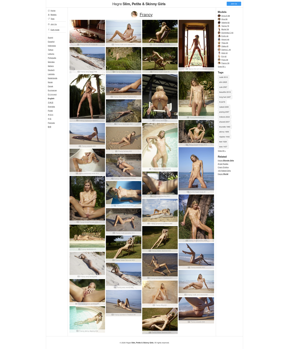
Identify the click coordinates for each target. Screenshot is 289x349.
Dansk (50, 86)
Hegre (139, 3)
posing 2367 (224, 112)
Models (53, 14)
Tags (52, 18)
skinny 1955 (224, 131)
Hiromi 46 (225, 39)
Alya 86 (224, 19)
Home (53, 10)
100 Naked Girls (224, 170)
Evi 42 (223, 56)
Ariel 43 (224, 53)
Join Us (234, 3)
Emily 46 (224, 36)
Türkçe (50, 49)
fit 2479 (222, 102)
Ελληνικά (52, 94)
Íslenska (51, 62)
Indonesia (52, 45)
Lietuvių (51, 53)
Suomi (50, 37)
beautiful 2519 (225, 92)
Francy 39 (225, 63)
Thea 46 (224, 43)
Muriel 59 (225, 29)
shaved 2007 (224, 121)
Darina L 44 (226, 49)
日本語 (50, 102)
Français (51, 122)
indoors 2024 (224, 117)
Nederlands (52, 78)
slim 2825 (223, 82)
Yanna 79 (225, 26)
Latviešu (51, 74)
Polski (50, 110)
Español (51, 41)
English (51, 98)
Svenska (51, 106)
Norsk (50, 82)
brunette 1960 (224, 126)
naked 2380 (224, 107)
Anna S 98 (225, 15)
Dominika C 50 (227, 32)
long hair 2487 (225, 97)
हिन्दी (49, 127)
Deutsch (51, 70)
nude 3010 (223, 77)
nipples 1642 (224, 136)
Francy (146, 14)
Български (52, 90)
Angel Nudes (223, 164)
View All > (222, 66)
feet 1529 (223, 141)
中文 (49, 118)
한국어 (50, 114)
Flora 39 (224, 59)
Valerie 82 (225, 22)
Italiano (51, 66)
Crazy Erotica (223, 167)
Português (52, 58)
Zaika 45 (224, 46)
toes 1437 (223, 146)
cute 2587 (223, 87)
